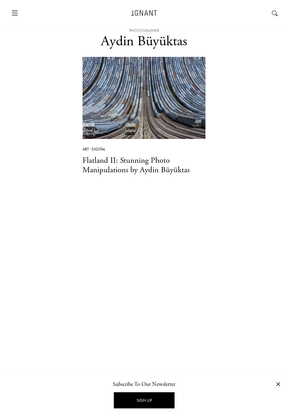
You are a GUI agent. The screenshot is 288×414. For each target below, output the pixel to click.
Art (86, 149)
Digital (98, 149)
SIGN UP (144, 400)
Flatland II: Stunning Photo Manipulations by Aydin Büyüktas (136, 165)
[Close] (278, 384)
